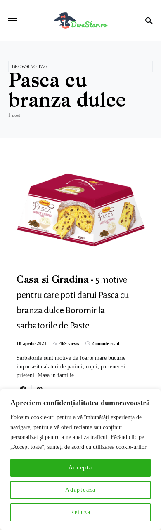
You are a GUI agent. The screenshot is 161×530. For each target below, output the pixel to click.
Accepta (80, 467)
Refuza (80, 512)
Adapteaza (80, 490)
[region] (80, 459)
